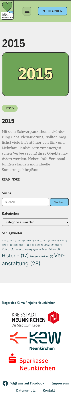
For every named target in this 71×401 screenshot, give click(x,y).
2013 (30, 241)
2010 (5, 241)
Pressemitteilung (41, 256)
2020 (22, 245)
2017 (63, 241)
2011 (13, 241)
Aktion (19, 249)
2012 (21, 241)
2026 (8, 249)
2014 (38, 241)
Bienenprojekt (33, 249)
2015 (8, 121)
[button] (27, 11)
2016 (55, 241)
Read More (11, 179)
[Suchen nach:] (25, 202)
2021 (30, 245)
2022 (39, 245)
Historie (15, 255)
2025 (58, 245)
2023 (49, 244)
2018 (5, 245)
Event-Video (51, 249)
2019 (14, 245)
